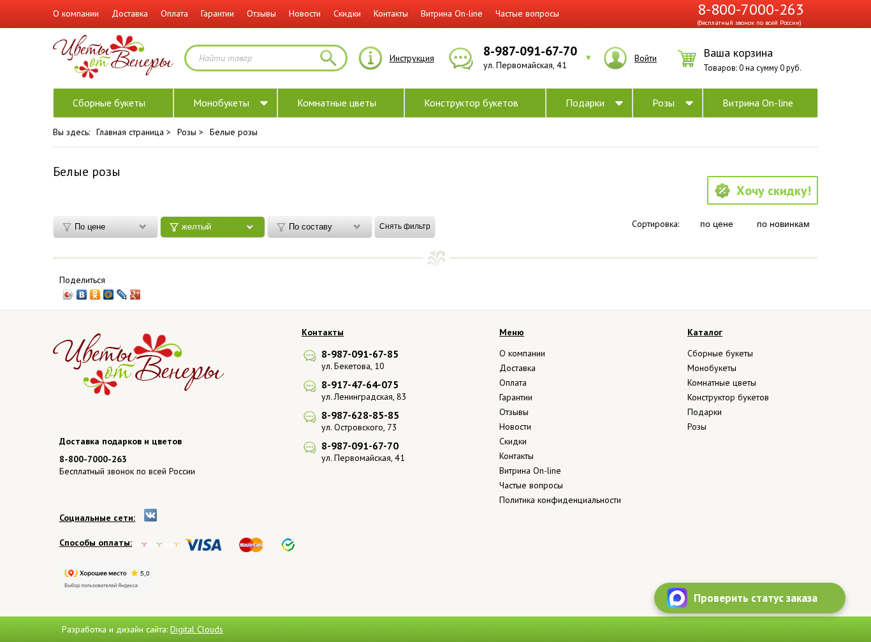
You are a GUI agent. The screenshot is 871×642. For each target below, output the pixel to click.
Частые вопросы (527, 13)
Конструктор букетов (471, 102)
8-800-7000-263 (751, 9)
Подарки (585, 102)
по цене (716, 224)
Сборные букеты (109, 102)
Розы (663, 102)
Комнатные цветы (336, 102)
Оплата (174, 13)
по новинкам (783, 224)
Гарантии (217, 13)
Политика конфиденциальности (560, 500)
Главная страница (130, 132)
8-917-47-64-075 (360, 384)
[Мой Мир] (108, 294)
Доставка (130, 13)
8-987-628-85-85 (360, 415)
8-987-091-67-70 (360, 445)
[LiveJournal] (122, 294)
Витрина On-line (452, 13)
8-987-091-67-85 (360, 353)
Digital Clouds (196, 629)
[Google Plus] (135, 294)
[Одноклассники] (95, 294)
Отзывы (261, 13)
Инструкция (412, 58)
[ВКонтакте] (82, 294)
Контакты (391, 13)
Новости (305, 13)
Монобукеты (221, 102)
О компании (76, 13)
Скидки (347, 13)
